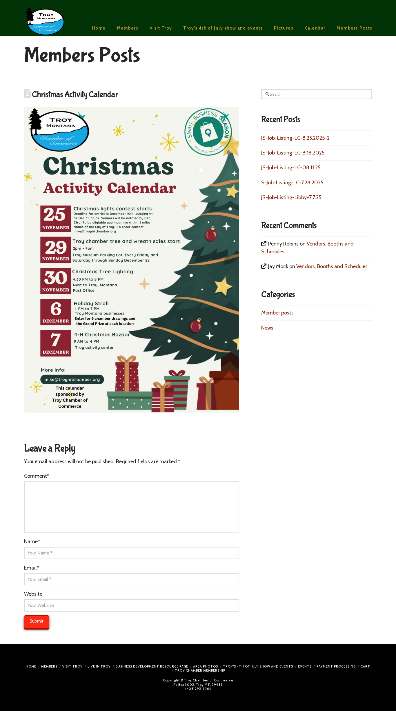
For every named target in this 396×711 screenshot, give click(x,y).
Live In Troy (99, 666)
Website (33, 594)
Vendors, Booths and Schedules (332, 266)
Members (49, 666)
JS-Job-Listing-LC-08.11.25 (290, 167)
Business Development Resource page (152, 666)
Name (32, 541)
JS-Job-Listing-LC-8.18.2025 (292, 153)
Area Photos (205, 666)
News (267, 328)
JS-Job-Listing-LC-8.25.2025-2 (295, 138)
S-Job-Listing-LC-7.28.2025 (292, 182)
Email (31, 568)
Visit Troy (72, 666)
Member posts (277, 313)
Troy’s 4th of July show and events (258, 666)
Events (305, 666)
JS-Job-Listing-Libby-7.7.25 (291, 197)
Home (31, 666)
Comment (36, 476)
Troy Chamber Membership (200, 670)
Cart (365, 666)
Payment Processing (336, 666)
